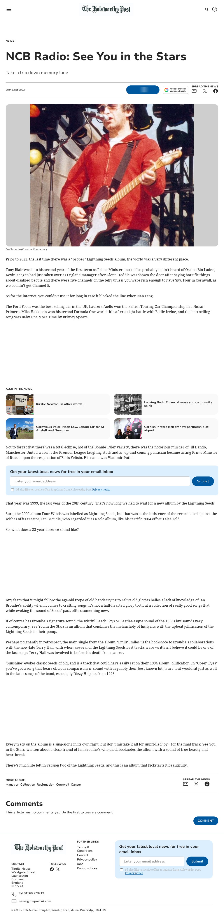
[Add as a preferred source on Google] (175, 90)
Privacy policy (87, 859)
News (10, 40)
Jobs (80, 864)
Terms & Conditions (85, 849)
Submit (203, 481)
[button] (9, 9)
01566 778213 (34, 893)
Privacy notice (101, 489)
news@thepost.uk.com (35, 901)
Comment (206, 821)
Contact (82, 855)
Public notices (87, 868)
